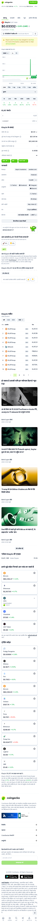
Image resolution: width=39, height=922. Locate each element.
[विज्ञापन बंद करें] (34, 598)
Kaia (32, 40)
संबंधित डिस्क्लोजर (6, 316)
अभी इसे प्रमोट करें (32, 635)
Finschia (15, 40)
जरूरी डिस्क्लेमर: (5, 882)
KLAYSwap (12, 260)
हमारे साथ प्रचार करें (7, 230)
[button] (20, 169)
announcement (11, 44)
